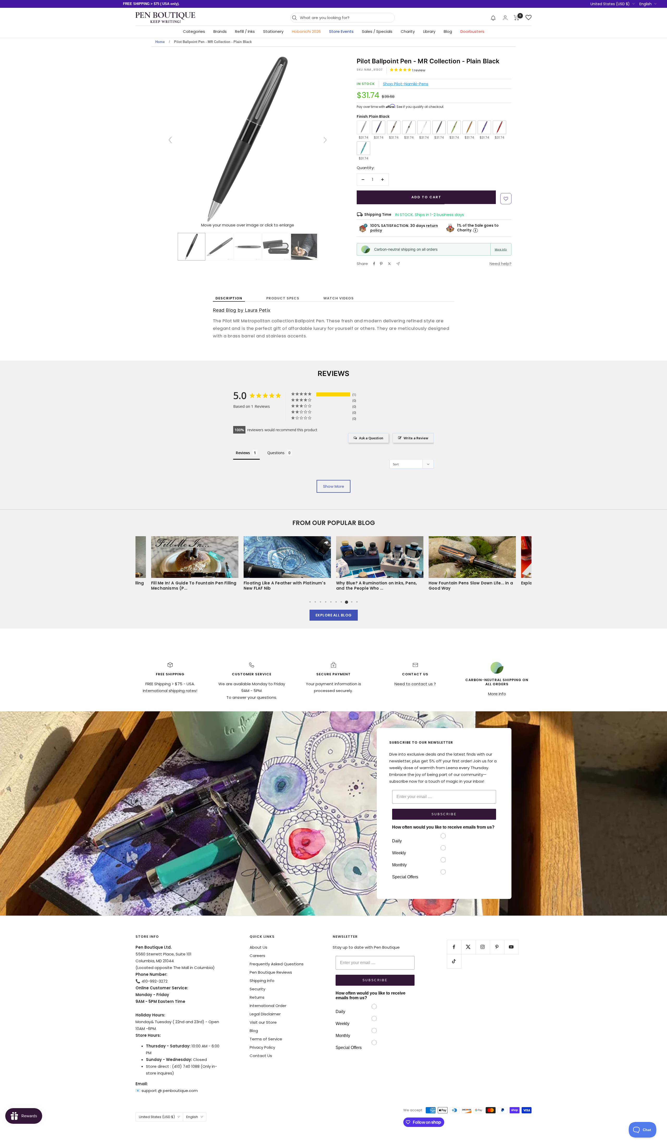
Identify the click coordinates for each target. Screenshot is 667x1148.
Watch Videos (338, 298)
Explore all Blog (334, 615)
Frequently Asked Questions (277, 964)
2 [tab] (315, 601)
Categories (194, 31)
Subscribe (444, 814)
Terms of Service (266, 1039)
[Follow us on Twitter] (468, 947)
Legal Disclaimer (265, 1014)
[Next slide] (325, 140)
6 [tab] (336, 601)
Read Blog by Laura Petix (242, 310)
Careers (257, 955)
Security (257, 989)
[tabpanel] (379, 565)
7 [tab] (341, 601)
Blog (448, 31)
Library (429, 31)
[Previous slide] (170, 140)
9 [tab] (351, 601)
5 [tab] (331, 601)
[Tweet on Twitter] (389, 264)
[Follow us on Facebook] (454, 947)
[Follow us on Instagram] (482, 947)
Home (160, 42)
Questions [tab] (276, 452)
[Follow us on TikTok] (454, 961)
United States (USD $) (610, 4)
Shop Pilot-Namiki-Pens (405, 84)
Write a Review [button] (416, 438)
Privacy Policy (262, 1047)
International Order (268, 1005)
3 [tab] (320, 601)
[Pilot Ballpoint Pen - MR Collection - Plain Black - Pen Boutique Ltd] (191, 246)
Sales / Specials (377, 31)
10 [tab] (357, 601)
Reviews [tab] (243, 452)
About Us (258, 947)
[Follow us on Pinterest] (497, 947)
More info (501, 249)
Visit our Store (263, 1022)
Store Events (341, 31)
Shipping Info (262, 980)
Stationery (273, 31)
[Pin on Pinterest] (381, 264)
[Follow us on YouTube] (511, 947)
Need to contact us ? (415, 684)
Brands (220, 31)
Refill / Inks (245, 31)
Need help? (500, 263)
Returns (257, 997)
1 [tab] (310, 601)
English (645, 4)
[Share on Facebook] (374, 264)
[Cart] (516, 17)
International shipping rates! (170, 690)
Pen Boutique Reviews (271, 972)
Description (228, 298)
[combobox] (346, 17)
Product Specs (282, 298)
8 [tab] (346, 601)
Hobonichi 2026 (306, 31)
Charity (408, 31)
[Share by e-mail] (398, 264)
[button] (493, 17)
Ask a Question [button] (371, 438)
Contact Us (261, 1055)
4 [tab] (325, 601)
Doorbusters (472, 31)
